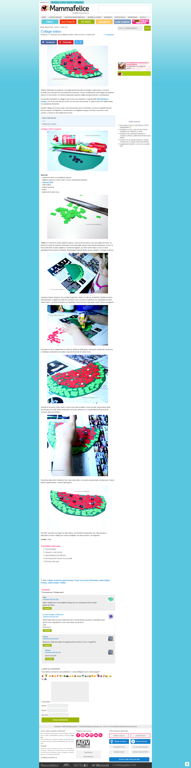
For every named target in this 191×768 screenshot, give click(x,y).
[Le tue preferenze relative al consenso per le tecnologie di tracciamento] (187, 764)
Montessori (132, 17)
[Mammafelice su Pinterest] (82, 737)
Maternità (108, 17)
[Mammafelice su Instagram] (91, 737)
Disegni (69, 2)
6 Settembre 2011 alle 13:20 (50, 616)
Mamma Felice (68, 34)
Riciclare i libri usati (52, 561)
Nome (44, 706)
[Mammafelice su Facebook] (78, 737)
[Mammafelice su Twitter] (87, 737)
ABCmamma (55, 2)
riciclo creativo (53, 583)
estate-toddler (104, 580)
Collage (50, 580)
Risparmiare (78, 2)
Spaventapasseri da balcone (55, 555)
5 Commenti (109, 34)
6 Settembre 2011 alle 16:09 (50, 638)
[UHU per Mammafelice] (140, 21)
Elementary (94, 580)
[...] (133, 68)
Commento (46, 702)
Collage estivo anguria (49, 124)
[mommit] (83, 749)
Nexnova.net (133, 726)
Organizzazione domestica (75, 17)
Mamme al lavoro (94, 17)
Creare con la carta (81, 580)
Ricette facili (120, 17)
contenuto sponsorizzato (63, 580)
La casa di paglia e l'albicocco (53, 614)
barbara (45, 636)
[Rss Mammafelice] (100, 737)
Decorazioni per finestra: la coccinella (58, 558)
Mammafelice (44, 2)
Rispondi (47, 608)
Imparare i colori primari (53, 552)
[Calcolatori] (104, 21)
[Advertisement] (124, 9)
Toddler (63, 583)
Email (44, 710)
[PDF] (86, 21)
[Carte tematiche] (67, 21)
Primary (44, 583)
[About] (49, 21)
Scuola (143, 17)
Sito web (45, 715)
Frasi (63, 2)
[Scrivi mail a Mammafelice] (96, 737)
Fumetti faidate (50, 549)
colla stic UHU (47, 182)
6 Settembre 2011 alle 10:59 (50, 599)
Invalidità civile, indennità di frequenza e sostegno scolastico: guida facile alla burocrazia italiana (135, 135)
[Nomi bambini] (122, 21)
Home (44, 17)
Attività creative (55, 17)
